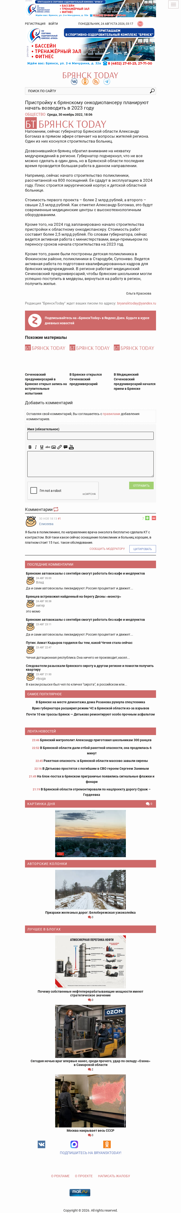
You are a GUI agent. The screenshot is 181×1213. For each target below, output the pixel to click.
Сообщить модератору (107, 549)
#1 (59, 518)
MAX (74, 1144)
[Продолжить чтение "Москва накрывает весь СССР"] (90, 1100)
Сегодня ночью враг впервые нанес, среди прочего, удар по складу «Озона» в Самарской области (90, 1063)
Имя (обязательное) (43, 429)
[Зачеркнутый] (47, 447)
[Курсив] (36, 447)
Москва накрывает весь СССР (90, 1130)
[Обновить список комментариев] (56, 509)
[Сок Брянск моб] (90, 47)
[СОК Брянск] (90, 8)
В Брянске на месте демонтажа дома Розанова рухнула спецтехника (90, 702)
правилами (111, 414)
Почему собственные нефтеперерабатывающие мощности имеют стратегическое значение (90, 993)
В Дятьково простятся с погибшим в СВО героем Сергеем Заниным (95, 768)
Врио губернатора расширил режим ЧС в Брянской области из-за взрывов (90, 708)
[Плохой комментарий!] (154, 518)
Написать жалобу (114, 1176)
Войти (53, 23)
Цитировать (142, 549)
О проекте (84, 1176)
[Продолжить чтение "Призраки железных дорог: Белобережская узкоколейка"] (90, 889)
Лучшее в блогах (44, 929)
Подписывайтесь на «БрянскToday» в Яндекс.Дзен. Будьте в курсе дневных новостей (97, 320)
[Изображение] (53, 447)
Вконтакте (41, 1144)
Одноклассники (107, 1144)
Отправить (141, 485)
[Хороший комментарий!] (147, 518)
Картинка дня (41, 804)
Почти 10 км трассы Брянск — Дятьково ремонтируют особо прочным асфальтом (90, 714)
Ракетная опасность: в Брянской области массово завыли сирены (96, 761)
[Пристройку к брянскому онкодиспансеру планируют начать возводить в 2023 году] (90, 123)
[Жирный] (30, 447)
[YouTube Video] (71, 447)
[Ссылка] (59, 447)
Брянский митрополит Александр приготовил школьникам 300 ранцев (96, 740)
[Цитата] (65, 447)
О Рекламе (60, 1176)
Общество (35, 114)
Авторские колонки (47, 864)
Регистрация (35, 23)
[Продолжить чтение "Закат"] (90, 833)
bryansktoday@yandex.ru (136, 303)
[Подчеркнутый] (42, 447)
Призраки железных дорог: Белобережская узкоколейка (90, 912)
